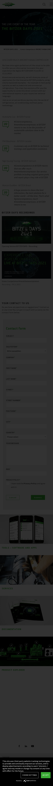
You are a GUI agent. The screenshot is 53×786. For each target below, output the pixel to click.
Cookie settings (29, 775)
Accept (46, 775)
